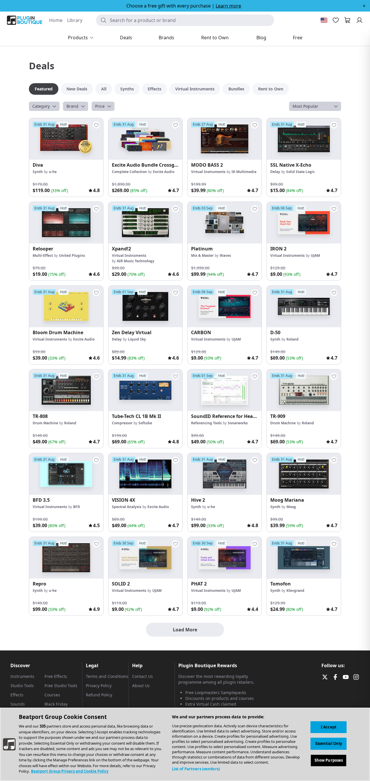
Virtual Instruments (208, 171)
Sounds (17, 704)
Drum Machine (45, 423)
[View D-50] (304, 306)
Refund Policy (99, 695)
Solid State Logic (300, 171)
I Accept (328, 727)
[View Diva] (66, 139)
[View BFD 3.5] (66, 474)
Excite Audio (163, 171)
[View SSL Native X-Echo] (304, 139)
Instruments (22, 676)
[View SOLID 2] (145, 558)
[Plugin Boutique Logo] (24, 20)
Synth (38, 171)
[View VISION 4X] (145, 474)
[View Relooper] (66, 222)
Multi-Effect (43, 255)
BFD (76, 506)
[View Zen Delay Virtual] (145, 306)
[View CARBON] (225, 306)
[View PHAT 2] (225, 558)
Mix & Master (202, 255)
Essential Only (328, 743)
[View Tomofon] (304, 558)
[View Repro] (66, 558)
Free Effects (56, 676)
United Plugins (72, 255)
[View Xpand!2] (145, 222)
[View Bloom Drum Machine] (66, 306)
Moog (291, 506)
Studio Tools (22, 685)
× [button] (364, 6)
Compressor (122, 423)
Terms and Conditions (107, 676)
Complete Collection (129, 171)
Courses (52, 695)
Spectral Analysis (126, 506)
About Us (141, 685)
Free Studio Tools (61, 685)
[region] (185, 744)
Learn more (228, 6)
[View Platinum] (225, 222)
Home (55, 20)
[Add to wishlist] (96, 125)
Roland (292, 339)
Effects (16, 695)
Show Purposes (328, 760)
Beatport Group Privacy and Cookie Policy (69, 771)
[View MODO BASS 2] (225, 139)
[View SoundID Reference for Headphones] (225, 390)
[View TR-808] (66, 390)
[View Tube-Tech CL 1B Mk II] (145, 390)
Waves (225, 255)
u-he (53, 171)
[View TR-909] (304, 390)
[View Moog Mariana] (304, 474)
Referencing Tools (206, 423)
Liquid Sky (137, 339)
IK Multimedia (244, 171)
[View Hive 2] (225, 474)
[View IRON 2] (304, 222)
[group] (66, 157)
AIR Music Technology (135, 261)
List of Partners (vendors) (196, 768)
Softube (145, 423)
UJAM (315, 255)
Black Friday (56, 704)
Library (74, 20)
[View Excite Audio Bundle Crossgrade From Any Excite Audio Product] (145, 139)
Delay (275, 171)
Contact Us (142, 676)
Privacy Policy (99, 685)
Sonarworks (238, 423)
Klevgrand (295, 590)
